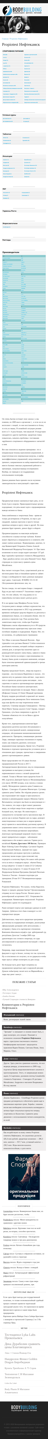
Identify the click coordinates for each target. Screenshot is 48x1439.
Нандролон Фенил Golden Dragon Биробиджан (21, 1360)
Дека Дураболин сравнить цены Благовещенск (22, 1345)
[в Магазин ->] (24, 1156)
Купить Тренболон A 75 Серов (20, 1368)
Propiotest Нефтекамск (19, 39)
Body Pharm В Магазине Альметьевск (17, 1391)
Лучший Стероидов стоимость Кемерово (19, 999)
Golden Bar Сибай (11, 1383)
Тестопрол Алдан (10, 993)
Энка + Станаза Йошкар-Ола (18, 1353)
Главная (5, 39)
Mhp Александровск (11, 990)
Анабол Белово (9, 996)
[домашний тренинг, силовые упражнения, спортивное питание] (24, 7)
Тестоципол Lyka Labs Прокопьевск (20, 1336)
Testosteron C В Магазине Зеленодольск (19, 1376)
